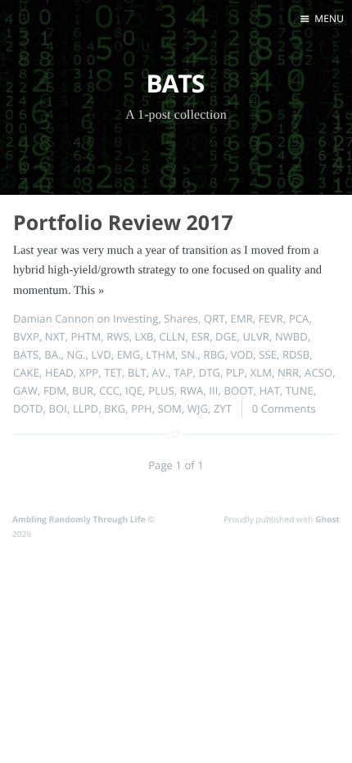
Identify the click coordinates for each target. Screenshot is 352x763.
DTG (209, 372)
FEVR (271, 318)
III (213, 390)
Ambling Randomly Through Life (79, 519)
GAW (25, 390)
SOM (170, 408)
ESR (200, 336)
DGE (226, 336)
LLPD (85, 408)
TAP (183, 372)
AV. (160, 372)
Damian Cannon (53, 318)
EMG (129, 354)
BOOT (239, 390)
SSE (268, 354)
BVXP (26, 336)
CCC (109, 390)
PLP (235, 372)
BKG (114, 408)
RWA (192, 390)
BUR (82, 390)
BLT (137, 372)
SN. (189, 354)
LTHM (160, 354)
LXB (144, 336)
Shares (181, 318)
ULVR (255, 336)
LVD (101, 354)
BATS (25, 354)
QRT (214, 318)
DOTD (28, 408)
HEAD (59, 372)
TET (113, 372)
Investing (135, 318)
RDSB (295, 354)
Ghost (327, 519)
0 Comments (284, 408)
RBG (214, 354)
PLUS (161, 390)
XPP (88, 372)
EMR (242, 318)
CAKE (26, 372)
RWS (117, 336)
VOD (242, 354)
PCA (299, 318)
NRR (288, 372)
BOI (58, 408)
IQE (133, 390)
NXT (55, 336)
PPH (141, 408)
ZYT (223, 408)
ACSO (318, 372)
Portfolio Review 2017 (123, 223)
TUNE (300, 390)
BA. (52, 354)
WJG (197, 408)
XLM (261, 372)
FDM (54, 390)
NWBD (291, 336)
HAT (269, 390)
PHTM (86, 336)
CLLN (173, 336)
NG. (76, 354)
